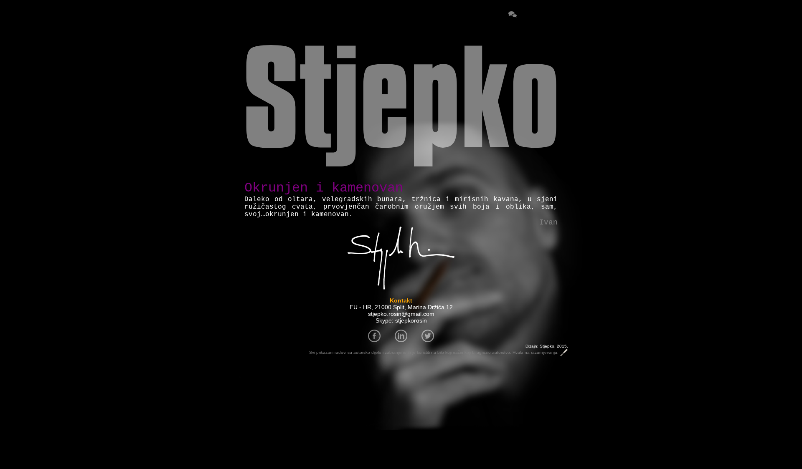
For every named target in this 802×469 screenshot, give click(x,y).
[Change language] (531, 15)
